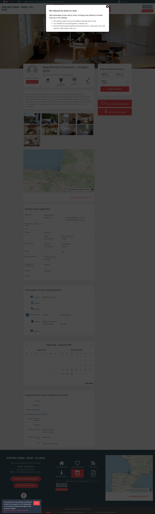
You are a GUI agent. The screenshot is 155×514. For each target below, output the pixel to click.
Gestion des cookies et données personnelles (16, 510)
